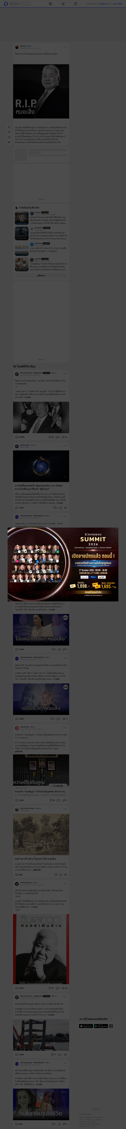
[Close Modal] (115, 531)
